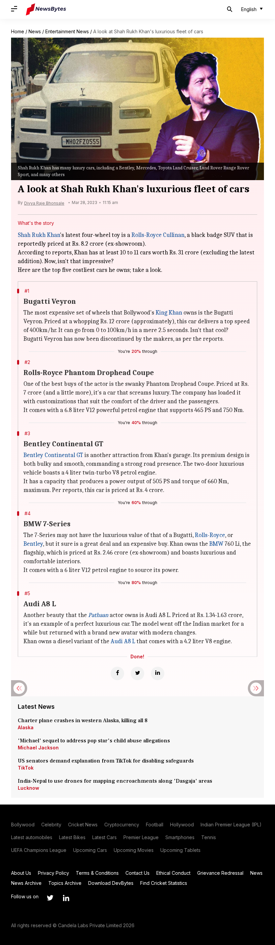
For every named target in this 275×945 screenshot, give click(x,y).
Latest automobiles (31, 837)
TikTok (26, 768)
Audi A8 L (123, 641)
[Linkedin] (157, 673)
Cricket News (83, 824)
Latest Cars (104, 837)
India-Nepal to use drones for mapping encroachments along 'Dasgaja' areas (115, 781)
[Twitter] (137, 673)
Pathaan (98, 615)
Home (17, 31)
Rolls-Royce (210, 535)
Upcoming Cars (90, 850)
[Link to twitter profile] (50, 898)
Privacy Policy (53, 873)
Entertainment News (67, 31)
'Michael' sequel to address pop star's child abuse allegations (94, 740)
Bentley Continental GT (53, 455)
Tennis (208, 837)
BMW (216, 543)
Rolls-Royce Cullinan (157, 235)
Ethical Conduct (173, 873)
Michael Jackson (38, 747)
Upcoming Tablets (180, 850)
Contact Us (137, 873)
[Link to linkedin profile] (66, 898)
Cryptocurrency (121, 824)
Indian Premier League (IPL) (231, 824)
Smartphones (180, 837)
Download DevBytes (110, 883)
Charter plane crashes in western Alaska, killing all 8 (83, 720)
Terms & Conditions (97, 873)
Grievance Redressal (220, 873)
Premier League (141, 837)
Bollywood (23, 824)
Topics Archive (64, 883)
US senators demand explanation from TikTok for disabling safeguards (106, 760)
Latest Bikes (72, 837)
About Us (21, 873)
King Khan (169, 312)
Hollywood (182, 824)
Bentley (33, 543)
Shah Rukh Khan (39, 235)
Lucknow (28, 788)
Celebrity (51, 824)
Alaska (26, 727)
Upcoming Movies (134, 850)
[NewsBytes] (46, 9)
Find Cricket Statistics (163, 883)
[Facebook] (117, 673)
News (35, 31)
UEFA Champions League (38, 850)
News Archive (26, 883)
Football (154, 824)
